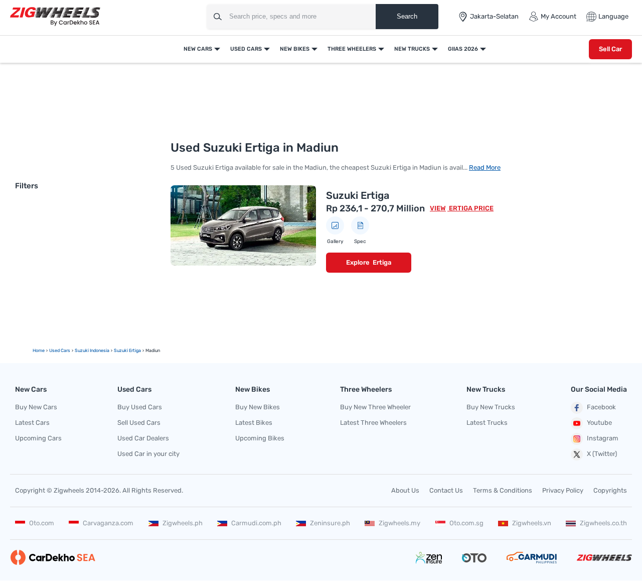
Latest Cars (32, 422)
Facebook (601, 407)
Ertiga (382, 262)
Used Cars (246, 49)
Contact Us (446, 490)
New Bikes (294, 49)
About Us (405, 490)
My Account (558, 16)
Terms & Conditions (502, 490)
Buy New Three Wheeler (375, 407)
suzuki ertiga (127, 350)
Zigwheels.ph (183, 523)
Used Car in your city (148, 453)
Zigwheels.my (399, 523)
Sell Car (610, 49)
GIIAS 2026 (463, 49)
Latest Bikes (253, 422)
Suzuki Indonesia (92, 350)
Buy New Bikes (257, 407)
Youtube (599, 422)
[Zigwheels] (55, 17)
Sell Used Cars (138, 422)
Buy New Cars (36, 407)
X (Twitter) (602, 453)
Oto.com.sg (466, 523)
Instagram (602, 438)
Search (407, 16)
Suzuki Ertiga (357, 195)
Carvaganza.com (108, 523)
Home (39, 350)
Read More (485, 167)
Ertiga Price (470, 208)
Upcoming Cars (38, 438)
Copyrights (610, 490)
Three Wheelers (352, 49)
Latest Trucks (487, 422)
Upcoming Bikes (259, 438)
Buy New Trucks (490, 407)
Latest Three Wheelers (373, 422)
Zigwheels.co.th (603, 523)
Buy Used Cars (139, 407)
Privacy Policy (562, 490)
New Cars (198, 49)
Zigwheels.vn (531, 523)
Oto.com (41, 523)
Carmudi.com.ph (256, 523)
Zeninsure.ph (330, 523)
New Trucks (412, 49)
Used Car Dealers (143, 438)
